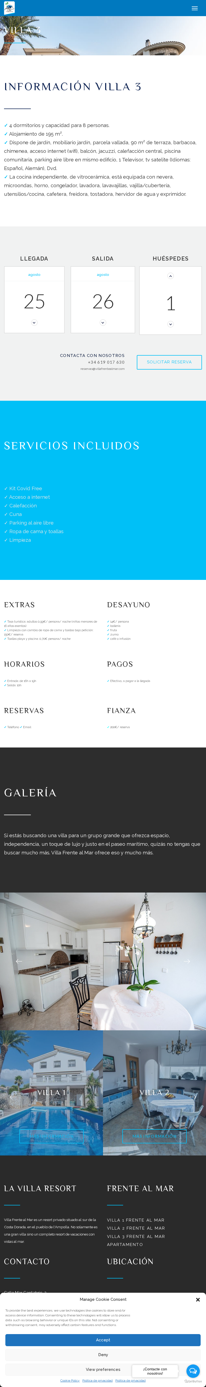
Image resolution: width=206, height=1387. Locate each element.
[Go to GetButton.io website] (193, 1381)
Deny (103, 1354)
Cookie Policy (70, 1380)
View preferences (103, 1369)
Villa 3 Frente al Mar (136, 1236)
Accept (103, 1340)
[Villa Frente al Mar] (17, 8)
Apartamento (125, 1244)
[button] (198, 1299)
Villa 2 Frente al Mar (136, 1228)
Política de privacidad (97, 1380)
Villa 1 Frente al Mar (136, 1220)
